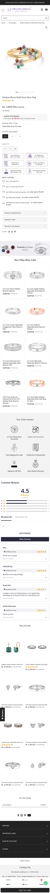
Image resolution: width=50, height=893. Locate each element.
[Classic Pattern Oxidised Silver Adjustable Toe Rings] (37, 647)
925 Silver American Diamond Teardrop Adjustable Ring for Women (13, 782)
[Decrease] (5, 148)
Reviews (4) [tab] (6, 517)
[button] (7, 100)
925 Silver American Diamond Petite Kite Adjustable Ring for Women (37, 705)
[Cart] (42, 9)
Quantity (5, 144)
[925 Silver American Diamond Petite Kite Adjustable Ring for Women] (37, 688)
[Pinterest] (25, 815)
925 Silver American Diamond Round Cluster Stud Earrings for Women (13, 705)
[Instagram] (21, 815)
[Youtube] (29, 815)
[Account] (46, 9)
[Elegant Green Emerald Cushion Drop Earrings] (13, 647)
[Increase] (15, 148)
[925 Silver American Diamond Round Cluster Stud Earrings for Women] (13, 688)
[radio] (5, 136)
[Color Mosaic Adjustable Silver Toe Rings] (13, 725)
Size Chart (13, 131)
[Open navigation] (3, 9)
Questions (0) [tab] (21, 517)
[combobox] (3, 526)
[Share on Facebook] (9, 232)
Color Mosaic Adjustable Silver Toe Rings (13, 742)
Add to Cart (25, 890)
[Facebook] (18, 815)
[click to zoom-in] (46, 27)
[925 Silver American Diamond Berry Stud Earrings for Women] (37, 725)
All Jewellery (13, 23)
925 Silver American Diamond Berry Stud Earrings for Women (37, 742)
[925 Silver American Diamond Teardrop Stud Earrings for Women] (37, 765)
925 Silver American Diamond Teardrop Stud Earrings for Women (37, 782)
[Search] (46, 18)
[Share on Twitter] (12, 232)
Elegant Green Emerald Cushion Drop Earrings (13, 664)
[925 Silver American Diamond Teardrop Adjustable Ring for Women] (13, 765)
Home (4, 23)
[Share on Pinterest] (15, 232)
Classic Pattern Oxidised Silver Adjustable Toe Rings (37, 664)
